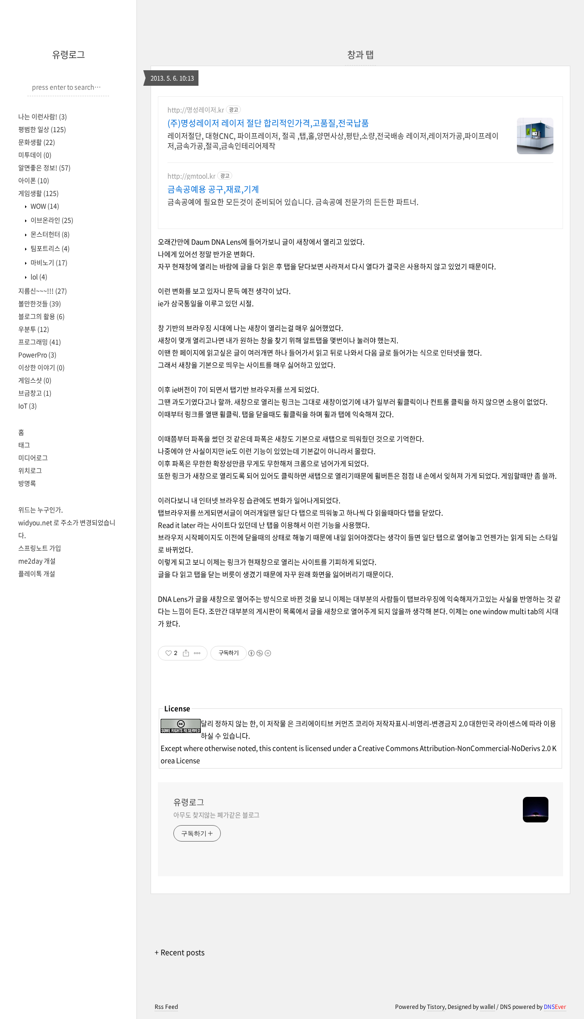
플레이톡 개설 (36, 573)
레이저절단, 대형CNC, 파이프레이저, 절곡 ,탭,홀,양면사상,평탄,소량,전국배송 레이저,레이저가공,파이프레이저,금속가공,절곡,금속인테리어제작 (333, 140)
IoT (27, 405)
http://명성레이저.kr (195, 110)
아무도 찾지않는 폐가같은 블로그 (216, 814)
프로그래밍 (39, 341)
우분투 (33, 328)
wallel (487, 1007)
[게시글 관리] (197, 653)
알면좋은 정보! (44, 167)
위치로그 (30, 470)
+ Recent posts (179, 951)
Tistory (436, 1007)
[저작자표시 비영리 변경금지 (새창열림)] (259, 653)
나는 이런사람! (42, 116)
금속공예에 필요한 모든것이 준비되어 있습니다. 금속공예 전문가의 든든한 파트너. (292, 201)
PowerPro (37, 354)
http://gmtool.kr (191, 176)
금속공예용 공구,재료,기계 (213, 189)
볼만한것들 (39, 303)
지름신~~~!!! (42, 290)
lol (38, 276)
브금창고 (35, 392)
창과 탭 (360, 54)
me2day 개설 (37, 560)
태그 (24, 444)
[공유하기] (186, 653)
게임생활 (38, 193)
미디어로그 (33, 457)
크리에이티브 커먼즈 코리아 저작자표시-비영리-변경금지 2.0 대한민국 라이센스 (408, 723)
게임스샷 (35, 380)
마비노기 (48, 262)
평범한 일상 (42, 129)
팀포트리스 (49, 248)
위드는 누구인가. (40, 509)
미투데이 (35, 154)
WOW (44, 205)
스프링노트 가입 (39, 547)
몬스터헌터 (49, 234)
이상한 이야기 (41, 367)
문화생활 (36, 141)
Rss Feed (166, 1007)
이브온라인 (51, 219)
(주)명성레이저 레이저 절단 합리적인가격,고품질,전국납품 (268, 123)
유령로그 (68, 54)
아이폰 (33, 180)
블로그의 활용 (41, 316)
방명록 (27, 483)
